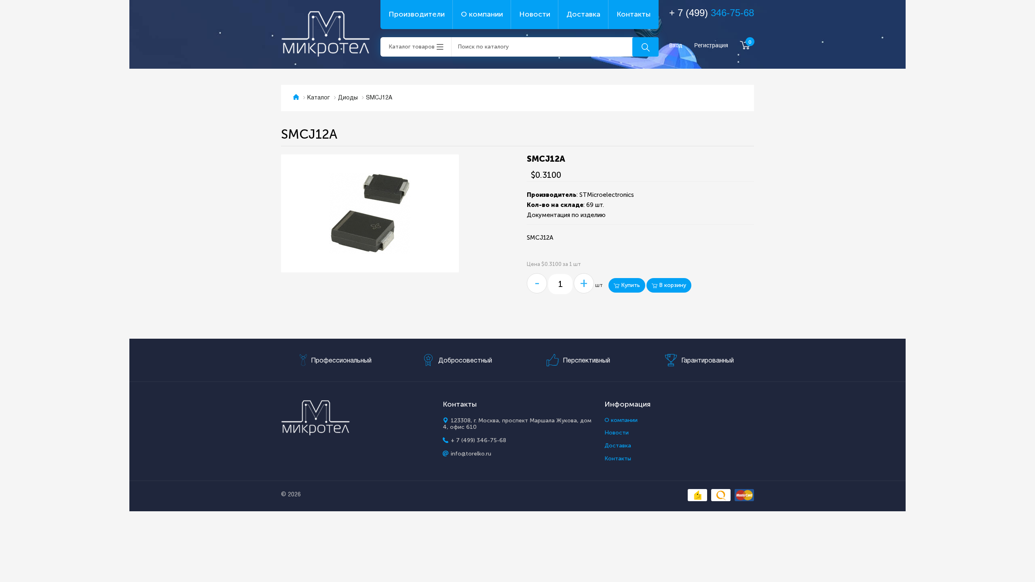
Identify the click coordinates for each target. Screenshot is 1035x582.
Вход (675, 45)
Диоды (348, 98)
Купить (629, 285)
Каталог (318, 98)
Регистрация (711, 45)
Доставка (583, 14)
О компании (482, 14)
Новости (534, 14)
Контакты (634, 14)
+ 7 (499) (711, 12)
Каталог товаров (412, 46)
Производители (417, 14)
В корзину (671, 285)
